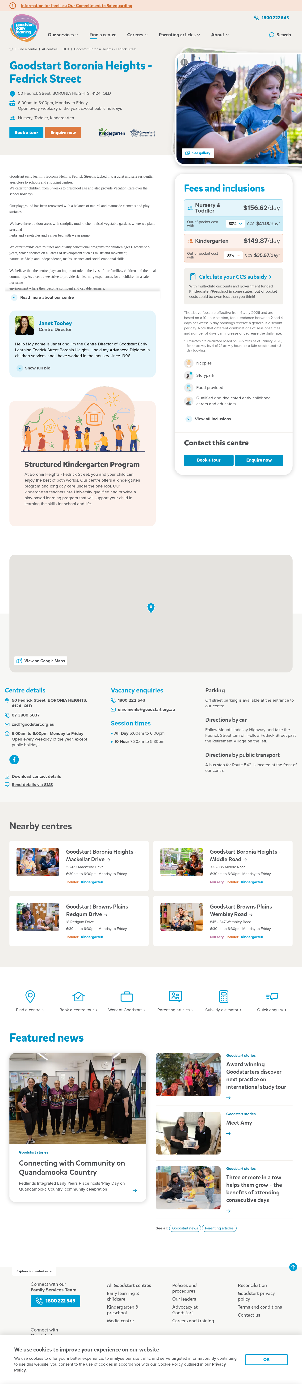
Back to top (293, 1267)
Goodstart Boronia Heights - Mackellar (101, 855)
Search (284, 35)
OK (266, 1359)
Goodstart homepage (25, 27)
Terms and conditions (260, 1307)
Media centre (120, 1321)
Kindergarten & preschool (122, 1310)
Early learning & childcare (123, 1296)
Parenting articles (177, 34)
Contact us (249, 1315)
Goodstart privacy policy (256, 1296)
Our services (61, 34)
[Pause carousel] (184, 62)
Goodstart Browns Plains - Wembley (242, 910)
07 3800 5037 (26, 715)
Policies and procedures (184, 1288)
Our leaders (184, 1299)
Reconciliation (252, 1285)
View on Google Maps (44, 661)
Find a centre (102, 35)
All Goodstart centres (129, 1285)
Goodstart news (185, 1228)
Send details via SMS (32, 785)
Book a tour (26, 132)
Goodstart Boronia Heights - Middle (245, 855)
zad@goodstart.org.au (33, 724)
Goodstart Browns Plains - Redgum (98, 910)
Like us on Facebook (14, 759)
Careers (135, 34)
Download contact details (36, 776)
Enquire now (63, 132)
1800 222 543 (275, 18)
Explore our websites (32, 1271)
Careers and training (193, 1321)
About (217, 34)
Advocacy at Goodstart (185, 1310)
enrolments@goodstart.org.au (146, 710)
